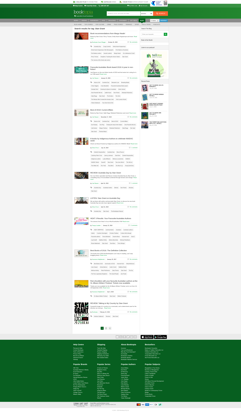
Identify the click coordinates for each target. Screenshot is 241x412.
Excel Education (77, 371)
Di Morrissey (124, 371)
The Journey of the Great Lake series (100, 60)
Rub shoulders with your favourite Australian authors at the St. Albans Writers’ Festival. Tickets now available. (113, 282)
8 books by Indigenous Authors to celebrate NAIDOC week (111, 140)
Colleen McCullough (126, 233)
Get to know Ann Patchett (155, 113)
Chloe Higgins (95, 86)
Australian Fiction (149, 383)
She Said (132, 128)
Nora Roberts (124, 390)
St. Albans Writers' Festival (100, 296)
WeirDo (99, 398)
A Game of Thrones (102, 368)
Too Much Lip (119, 165)
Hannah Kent (125, 236)
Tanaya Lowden (96, 225)
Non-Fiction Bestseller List (152, 357)
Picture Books (149, 394)
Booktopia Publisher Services (129, 359)
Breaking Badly (125, 82)
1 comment (134, 147)
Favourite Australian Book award (119, 86)
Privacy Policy (77, 354)
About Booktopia (128, 345)
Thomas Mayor (103, 131)
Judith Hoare (108, 92)
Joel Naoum (95, 78)
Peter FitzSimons (105, 270)
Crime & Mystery (149, 385)
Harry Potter (100, 377)
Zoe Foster (123, 274)
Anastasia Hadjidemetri (98, 259)
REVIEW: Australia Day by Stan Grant (105, 173)
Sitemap (75, 359)
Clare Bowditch (105, 86)
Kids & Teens (146, 24)
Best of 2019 (115, 121)
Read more (103, 74)
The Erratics (110, 96)
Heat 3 (133, 236)
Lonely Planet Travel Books (80, 383)
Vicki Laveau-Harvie (121, 99)
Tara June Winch (120, 162)
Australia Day (97, 46)
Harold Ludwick (108, 53)
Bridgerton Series (102, 370)
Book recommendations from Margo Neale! (107, 33)
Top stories (88, 24)
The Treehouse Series (103, 396)
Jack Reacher (101, 379)
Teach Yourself (77, 390)
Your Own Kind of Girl (107, 102)
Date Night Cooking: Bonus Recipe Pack (156, 104)
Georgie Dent (94, 89)
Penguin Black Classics (79, 386)
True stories (118, 24)
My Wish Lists (133, 5)
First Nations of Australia (122, 50)
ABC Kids (76, 368)
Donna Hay (124, 373)
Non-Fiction (117, 92)
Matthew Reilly (103, 240)
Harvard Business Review (80, 377)
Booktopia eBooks (126, 357)
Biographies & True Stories (152, 368)
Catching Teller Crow (96, 155)
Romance (129, 24)
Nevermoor (100, 385)
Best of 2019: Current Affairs (101, 110)
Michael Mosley (125, 388)
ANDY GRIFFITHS (98, 230)
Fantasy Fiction (149, 388)
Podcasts (156, 24)
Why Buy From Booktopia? (128, 352)
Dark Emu (117, 155)
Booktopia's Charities (126, 355)
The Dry (131, 270)
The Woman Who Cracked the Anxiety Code (102, 99)
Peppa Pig (76, 388)
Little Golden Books (78, 381)
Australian (118, 230)
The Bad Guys (101, 392)
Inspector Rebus (101, 390)
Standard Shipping (102, 350)
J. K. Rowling (124, 379)
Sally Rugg (94, 96)
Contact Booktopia (78, 350)
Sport (137, 24)
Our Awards (124, 354)
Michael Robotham (125, 240)
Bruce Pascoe (120, 152)
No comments (133, 42)
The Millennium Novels (103, 383)
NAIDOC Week (95, 162)
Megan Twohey (103, 128)
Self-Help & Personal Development (154, 381)
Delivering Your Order (103, 355)
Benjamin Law (115, 82)
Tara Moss (112, 243)
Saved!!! (103, 162)
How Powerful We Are (96, 92)
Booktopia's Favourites (151, 348)
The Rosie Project (102, 394)
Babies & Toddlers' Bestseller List (154, 350)
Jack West (100, 381)
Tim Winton (124, 396)
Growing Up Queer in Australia (108, 89)
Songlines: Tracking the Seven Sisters (110, 56)
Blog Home (78, 24)
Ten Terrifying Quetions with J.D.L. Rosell (157, 122)
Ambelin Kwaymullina (99, 152)
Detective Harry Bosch (103, 375)
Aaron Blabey (124, 368)
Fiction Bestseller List (151, 355)
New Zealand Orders (102, 357)
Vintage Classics (77, 392)
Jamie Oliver (124, 377)
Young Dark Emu (129, 165)
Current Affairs (124, 121)
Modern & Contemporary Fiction (153, 390)
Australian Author (107, 187)
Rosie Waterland (95, 243)
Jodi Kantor (94, 128)
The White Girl (94, 165)
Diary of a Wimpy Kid (103, 373)
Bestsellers (150, 345)
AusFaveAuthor (110, 230)
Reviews (131, 187)
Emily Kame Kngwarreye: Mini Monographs (102, 50)
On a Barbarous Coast (128, 53)
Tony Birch (110, 165)
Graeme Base (116, 236)
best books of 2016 (110, 263)
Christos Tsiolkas (114, 233)
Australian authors (128, 230)
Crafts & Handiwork (150, 373)
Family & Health (149, 375)
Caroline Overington (102, 233)
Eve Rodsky (94, 124)
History (147, 379)
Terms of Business (78, 352)
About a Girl (97, 82)
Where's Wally (77, 394)
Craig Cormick (107, 46)
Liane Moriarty (125, 385)
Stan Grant (125, 56)
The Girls (118, 96)
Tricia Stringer (121, 243)
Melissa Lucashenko (118, 159)
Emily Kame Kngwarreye (119, 46)
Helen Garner (121, 89)
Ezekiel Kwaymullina (128, 155)
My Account (143, 5)
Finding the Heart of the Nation (114, 124)
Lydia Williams (106, 159)
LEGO (75, 379)
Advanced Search (78, 357)
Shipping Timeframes (103, 354)
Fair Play (102, 124)
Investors (123, 348)
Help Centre (78, 5)
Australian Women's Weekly (80, 370)
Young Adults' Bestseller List (152, 354)
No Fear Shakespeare (79, 385)
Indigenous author (96, 159)
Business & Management (152, 370)
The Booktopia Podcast (117, 211)
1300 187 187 (104, 5)
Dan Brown (124, 370)
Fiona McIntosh (106, 236)
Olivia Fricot (95, 147)
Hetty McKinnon (130, 263)
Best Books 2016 (98, 263)
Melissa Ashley (95, 270)
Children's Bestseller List (151, 352)
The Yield (103, 165)
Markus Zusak (125, 386)
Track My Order (91, 5)
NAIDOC (128, 159)
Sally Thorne (115, 270)
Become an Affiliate (78, 355)
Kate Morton (124, 383)
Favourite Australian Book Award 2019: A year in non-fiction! (111, 68)
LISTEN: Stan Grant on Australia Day (105, 198)
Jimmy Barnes (103, 267)
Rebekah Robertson (127, 92)
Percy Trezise (94, 56)
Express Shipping (102, 352)
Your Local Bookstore (127, 350)
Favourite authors (95, 236)
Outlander (99, 386)
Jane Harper (94, 267)
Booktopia (95, 312)
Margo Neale (117, 53)
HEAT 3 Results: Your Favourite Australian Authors (110, 218)
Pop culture (100, 24)
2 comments (134, 225)
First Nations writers (96, 53)
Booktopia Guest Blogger (99, 42)
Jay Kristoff (94, 240)
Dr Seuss (75, 373)
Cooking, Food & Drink (151, 371)
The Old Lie (129, 162)
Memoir (116, 187)
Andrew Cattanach (99, 316)
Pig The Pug (100, 388)
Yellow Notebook (95, 102)
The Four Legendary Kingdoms (99, 274)
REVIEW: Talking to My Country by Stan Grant (109, 303)
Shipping (101, 345)
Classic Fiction (149, 386)
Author (93, 233)
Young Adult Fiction (150, 396)
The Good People (114, 274)
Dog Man (99, 371)
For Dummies (77, 375)
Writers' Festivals (122, 296)
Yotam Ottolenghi (125, 398)
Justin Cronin (113, 267)
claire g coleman (108, 155)
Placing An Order (77, 348)
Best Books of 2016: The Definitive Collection (108, 250)
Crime (109, 24)
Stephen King (124, 394)
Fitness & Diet (149, 377)
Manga (147, 392)
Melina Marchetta (113, 240)
